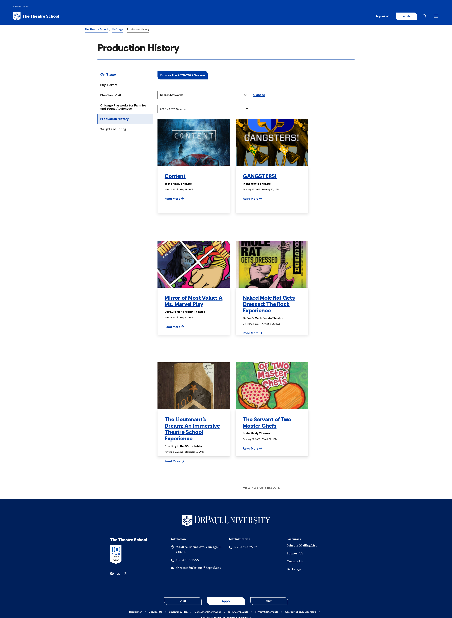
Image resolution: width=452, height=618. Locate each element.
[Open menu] (436, 16)
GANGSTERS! (260, 176)
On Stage (117, 29)
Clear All (259, 95)
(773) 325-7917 (245, 547)
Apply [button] (226, 601)
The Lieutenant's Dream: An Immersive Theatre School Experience (192, 429)
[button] (183, 198)
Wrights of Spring (113, 129)
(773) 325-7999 (187, 560)
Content (175, 176)
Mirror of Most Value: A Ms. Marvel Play (193, 301)
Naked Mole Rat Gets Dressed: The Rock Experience (269, 304)
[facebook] (112, 573)
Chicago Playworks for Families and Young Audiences (123, 107)
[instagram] (124, 573)
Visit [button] (183, 601)
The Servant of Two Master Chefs (267, 422)
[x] (118, 573)
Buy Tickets (108, 85)
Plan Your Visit (110, 95)
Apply (406, 16)
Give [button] (269, 601)
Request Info (383, 16)
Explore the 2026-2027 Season (182, 75)
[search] (245, 95)
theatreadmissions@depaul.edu (198, 568)
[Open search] (425, 16)
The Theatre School (96, 29)
